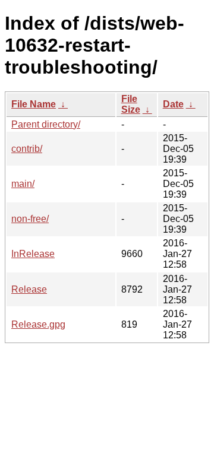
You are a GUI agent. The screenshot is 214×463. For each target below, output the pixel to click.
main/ (22, 184)
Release (29, 289)
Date (173, 104)
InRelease (33, 254)
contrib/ (26, 149)
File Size (130, 104)
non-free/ (30, 219)
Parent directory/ (45, 124)
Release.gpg (38, 324)
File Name (33, 104)
